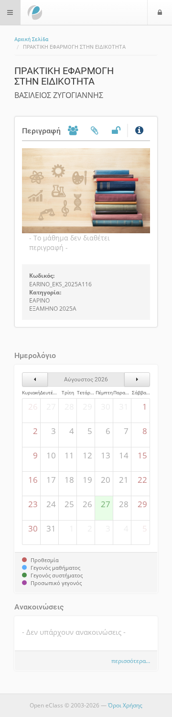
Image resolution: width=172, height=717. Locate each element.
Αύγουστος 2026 (86, 379)
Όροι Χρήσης (125, 705)
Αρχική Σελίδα (31, 39)
